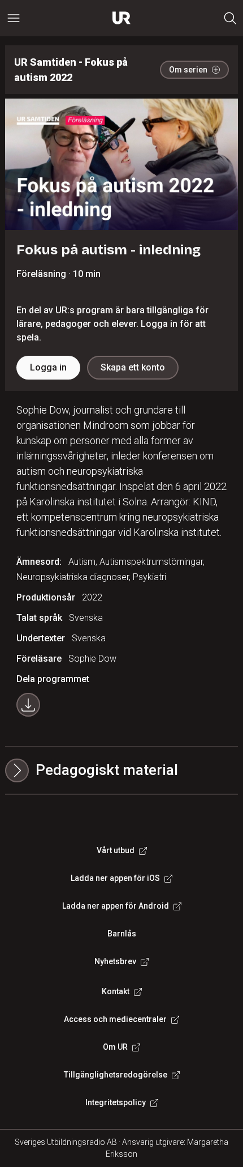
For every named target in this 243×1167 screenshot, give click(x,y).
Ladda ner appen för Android (115, 905)
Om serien (188, 69)
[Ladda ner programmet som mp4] (28, 705)
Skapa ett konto (133, 367)
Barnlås (121, 933)
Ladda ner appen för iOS (115, 878)
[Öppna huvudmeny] (13, 18)
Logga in (48, 367)
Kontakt (115, 991)
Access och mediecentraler (115, 1019)
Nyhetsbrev (115, 961)
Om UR (115, 1046)
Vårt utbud (115, 850)
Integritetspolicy (115, 1102)
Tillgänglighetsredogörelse (115, 1074)
